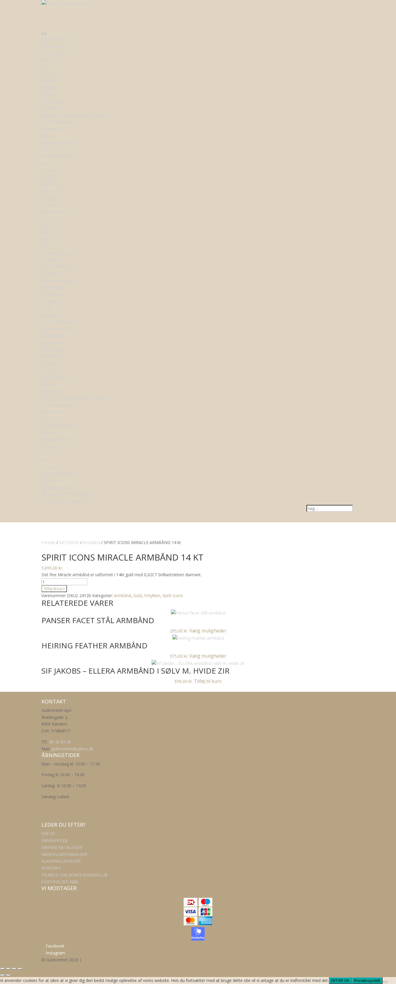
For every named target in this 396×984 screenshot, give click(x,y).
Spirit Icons (172, 595)
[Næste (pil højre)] (8, 975)
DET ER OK (340, 980)
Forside (48, 542)
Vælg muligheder (207, 630)
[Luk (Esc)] (19, 968)
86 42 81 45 (60, 742)
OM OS (48, 833)
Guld (137, 595)
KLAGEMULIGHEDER (61, 861)
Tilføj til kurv (54, 588)
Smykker (152, 595)
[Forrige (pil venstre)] (2, 975)
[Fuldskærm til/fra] (8, 968)
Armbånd (91, 542)
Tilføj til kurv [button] (207, 681)
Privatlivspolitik (367, 980)
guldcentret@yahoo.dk (72, 749)
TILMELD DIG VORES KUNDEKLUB (74, 875)
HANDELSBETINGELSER (64, 854)
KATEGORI (69, 542)
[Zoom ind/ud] (2, 968)
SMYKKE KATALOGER (61, 847)
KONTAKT (51, 868)
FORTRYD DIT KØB (59, 882)
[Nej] (385, 982)
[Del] (14, 968)
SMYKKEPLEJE (54, 840)
